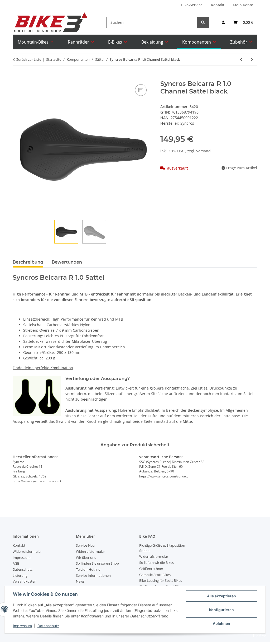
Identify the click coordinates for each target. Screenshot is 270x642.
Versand (203, 150)
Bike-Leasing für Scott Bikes (160, 580)
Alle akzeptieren (221, 596)
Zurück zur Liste (28, 59)
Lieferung (20, 575)
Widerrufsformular (27, 551)
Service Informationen (93, 575)
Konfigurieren (221, 609)
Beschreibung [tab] (28, 262)
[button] (223, 22)
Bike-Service (191, 4)
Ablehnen (221, 623)
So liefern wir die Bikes (156, 562)
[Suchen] (203, 22)
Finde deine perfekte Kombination (43, 367)
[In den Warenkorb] (17, 77)
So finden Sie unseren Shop (97, 563)
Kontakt (217, 4)
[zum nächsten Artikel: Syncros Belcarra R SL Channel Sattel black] (252, 59)
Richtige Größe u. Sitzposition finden (162, 548)
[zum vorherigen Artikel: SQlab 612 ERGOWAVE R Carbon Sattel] (241, 59)
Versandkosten (24, 581)
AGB (16, 563)
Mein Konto (243, 4)
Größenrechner (151, 568)
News (80, 581)
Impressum (22, 626)
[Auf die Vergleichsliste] (141, 90)
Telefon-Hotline (88, 569)
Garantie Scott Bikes (155, 574)
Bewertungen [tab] (67, 262)
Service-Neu (85, 545)
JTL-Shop (259, 635)
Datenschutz (48, 626)
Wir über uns (86, 557)
